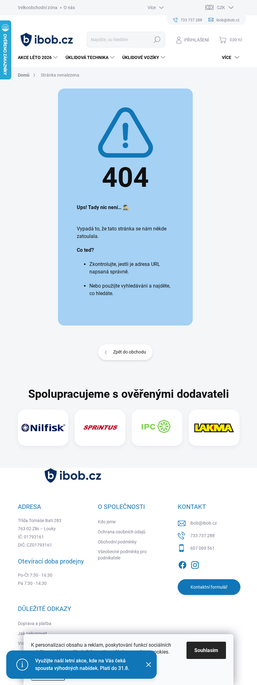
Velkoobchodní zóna (37, 7)
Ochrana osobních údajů (121, 531)
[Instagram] (195, 564)
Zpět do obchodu (129, 351)
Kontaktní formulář (209, 587)
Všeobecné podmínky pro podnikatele (122, 554)
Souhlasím (206, 650)
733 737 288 (202, 535)
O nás (69, 7)
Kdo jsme (107, 521)
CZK (221, 7)
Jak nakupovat (32, 633)
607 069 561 (202, 548)
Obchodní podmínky (117, 541)
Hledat (156, 39)
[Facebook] (182, 564)
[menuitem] (38, 57)
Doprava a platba (34, 623)
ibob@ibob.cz (203, 523)
